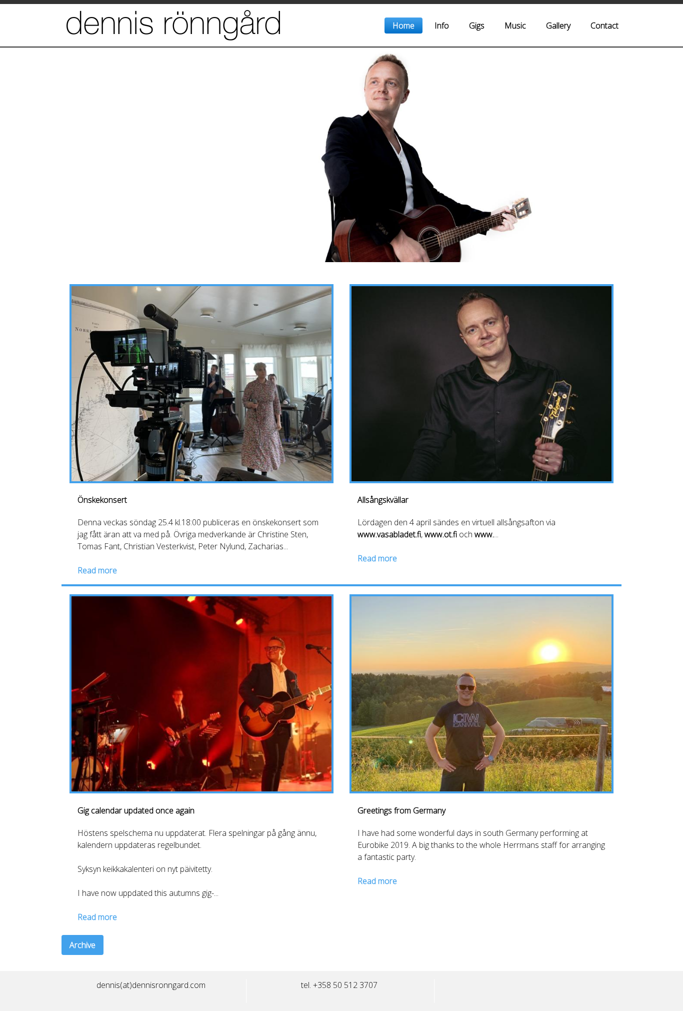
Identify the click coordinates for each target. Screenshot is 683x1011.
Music (515, 25)
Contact (604, 25)
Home (403, 25)
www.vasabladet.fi (389, 534)
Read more (97, 570)
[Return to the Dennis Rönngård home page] (203, 25)
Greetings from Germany (402, 810)
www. (484, 534)
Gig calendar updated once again (136, 810)
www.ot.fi (440, 534)
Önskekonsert (102, 499)
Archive (83, 944)
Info (441, 25)
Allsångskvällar (383, 499)
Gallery (558, 25)
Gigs (476, 25)
